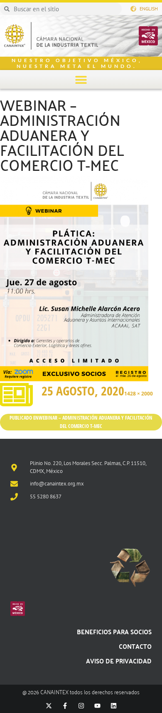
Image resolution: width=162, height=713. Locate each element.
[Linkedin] (113, 706)
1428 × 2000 (138, 393)
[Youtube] (97, 706)
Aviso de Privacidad (119, 661)
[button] (81, 79)
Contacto (135, 646)
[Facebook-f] (65, 706)
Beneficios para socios (114, 631)
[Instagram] (81, 706)
